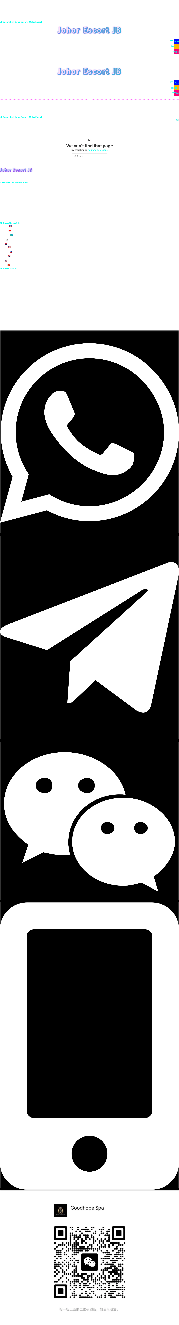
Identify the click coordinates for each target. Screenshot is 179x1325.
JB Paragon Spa (18, 106)
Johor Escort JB (89, 29)
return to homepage (98, 150)
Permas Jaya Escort (50, 112)
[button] (177, 120)
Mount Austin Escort (136, 106)
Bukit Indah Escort (90, 106)
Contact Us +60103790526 (166, 37)
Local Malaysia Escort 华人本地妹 (97, 112)
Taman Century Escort (128, 112)
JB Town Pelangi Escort (65, 106)
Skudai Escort (70, 112)
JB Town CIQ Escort (40, 106)
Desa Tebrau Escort (112, 106)
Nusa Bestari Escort (159, 106)
